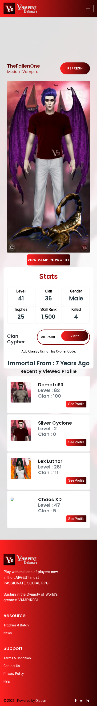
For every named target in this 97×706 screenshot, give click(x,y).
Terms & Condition (17, 658)
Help (7, 681)
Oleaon (41, 700)
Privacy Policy (14, 673)
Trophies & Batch (16, 625)
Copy (74, 336)
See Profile (76, 404)
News (8, 633)
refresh (75, 68)
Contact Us (12, 666)
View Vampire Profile (49, 259)
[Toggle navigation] (88, 8)
